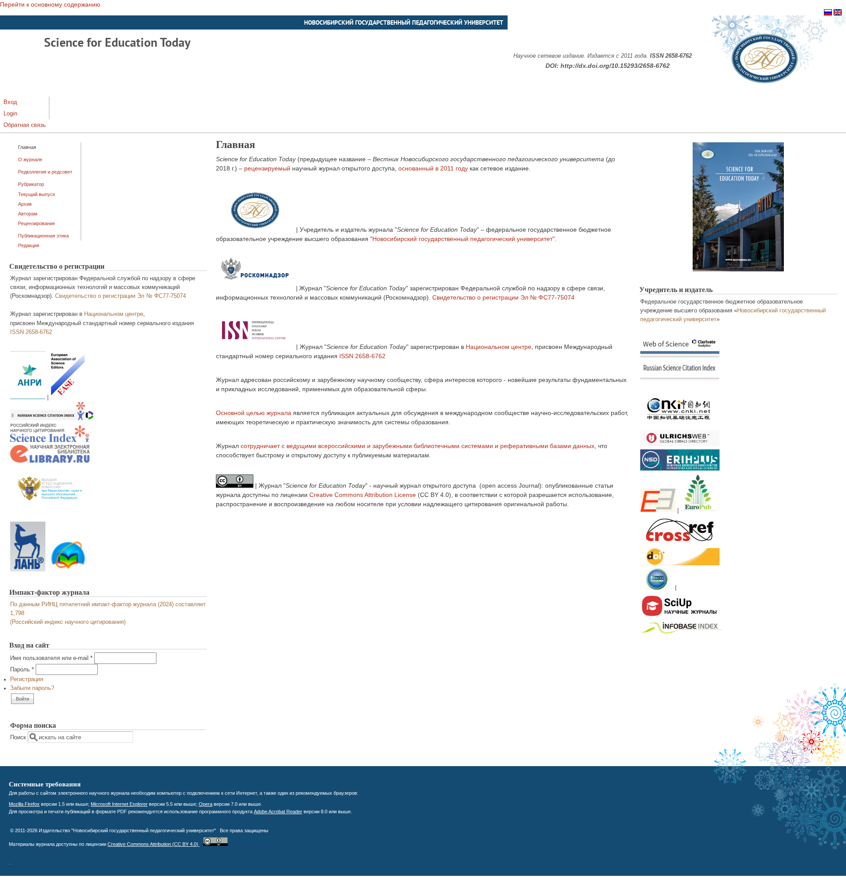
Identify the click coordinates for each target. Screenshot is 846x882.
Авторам (27, 213)
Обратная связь (25, 125)
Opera (205, 804)
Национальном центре (113, 314)
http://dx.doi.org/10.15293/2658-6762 (615, 65)
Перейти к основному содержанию (50, 4)
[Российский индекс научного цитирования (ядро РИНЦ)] (49, 440)
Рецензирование (36, 223)
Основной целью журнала (253, 412)
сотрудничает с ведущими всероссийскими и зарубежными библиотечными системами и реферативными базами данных (417, 445)
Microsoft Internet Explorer (119, 804)
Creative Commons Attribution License (362, 494)
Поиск (19, 737)
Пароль (22, 670)
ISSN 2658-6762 (31, 332)
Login (10, 114)
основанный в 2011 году (433, 168)
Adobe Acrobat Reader (278, 811)
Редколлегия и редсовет (45, 171)
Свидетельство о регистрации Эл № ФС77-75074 (120, 296)
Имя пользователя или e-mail (51, 658)
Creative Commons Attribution (154, 844)
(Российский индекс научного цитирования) (68, 622)
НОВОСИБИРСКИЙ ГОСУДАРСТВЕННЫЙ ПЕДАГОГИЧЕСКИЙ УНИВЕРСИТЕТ (403, 22)
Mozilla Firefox (24, 804)
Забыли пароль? (32, 688)
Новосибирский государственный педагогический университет (462, 238)
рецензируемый (267, 168)
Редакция (28, 245)
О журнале (30, 159)
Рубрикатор (31, 184)
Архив (25, 204)
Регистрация (26, 679)
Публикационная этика (43, 235)
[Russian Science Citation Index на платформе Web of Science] (52, 418)
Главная (27, 147)
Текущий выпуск (36, 194)
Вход (10, 102)
